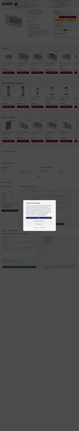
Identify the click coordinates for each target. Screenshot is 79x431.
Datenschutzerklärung (42, 215)
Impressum (36, 227)
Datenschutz (42, 227)
